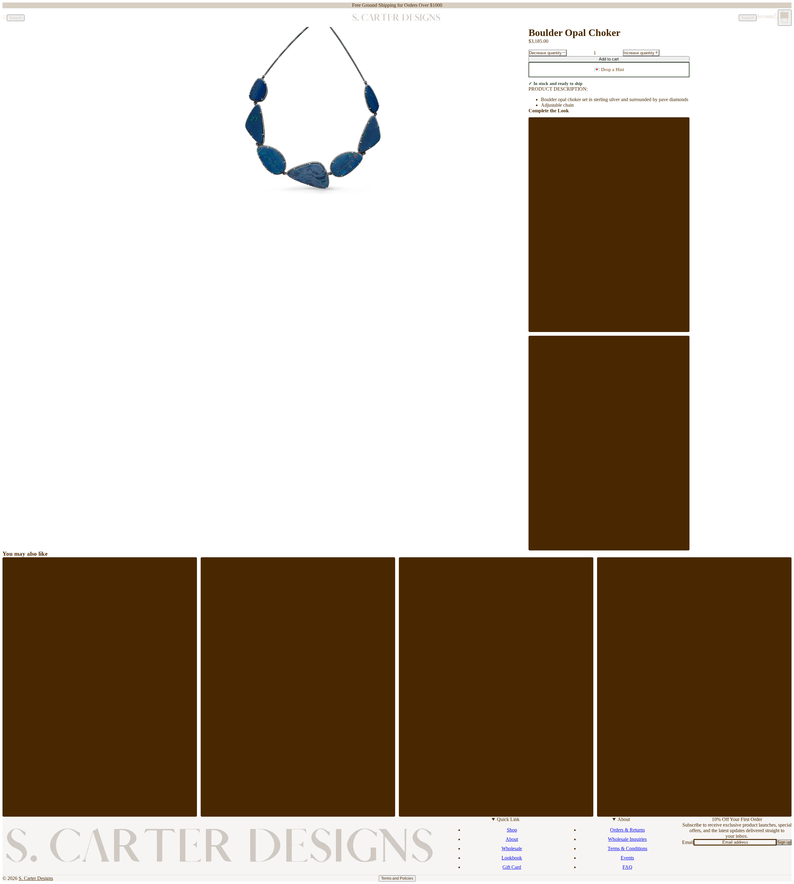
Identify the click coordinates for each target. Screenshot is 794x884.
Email (688, 842)
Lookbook (512, 857)
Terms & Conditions (627, 848)
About (512, 839)
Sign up (784, 842)
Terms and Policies (397, 878)
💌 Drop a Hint (609, 69)
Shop (512, 829)
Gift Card (511, 867)
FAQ (627, 867)
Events (627, 857)
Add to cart (609, 59)
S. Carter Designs (36, 878)
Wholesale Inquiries (627, 839)
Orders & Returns (627, 829)
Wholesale (512, 848)
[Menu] (4, 17)
